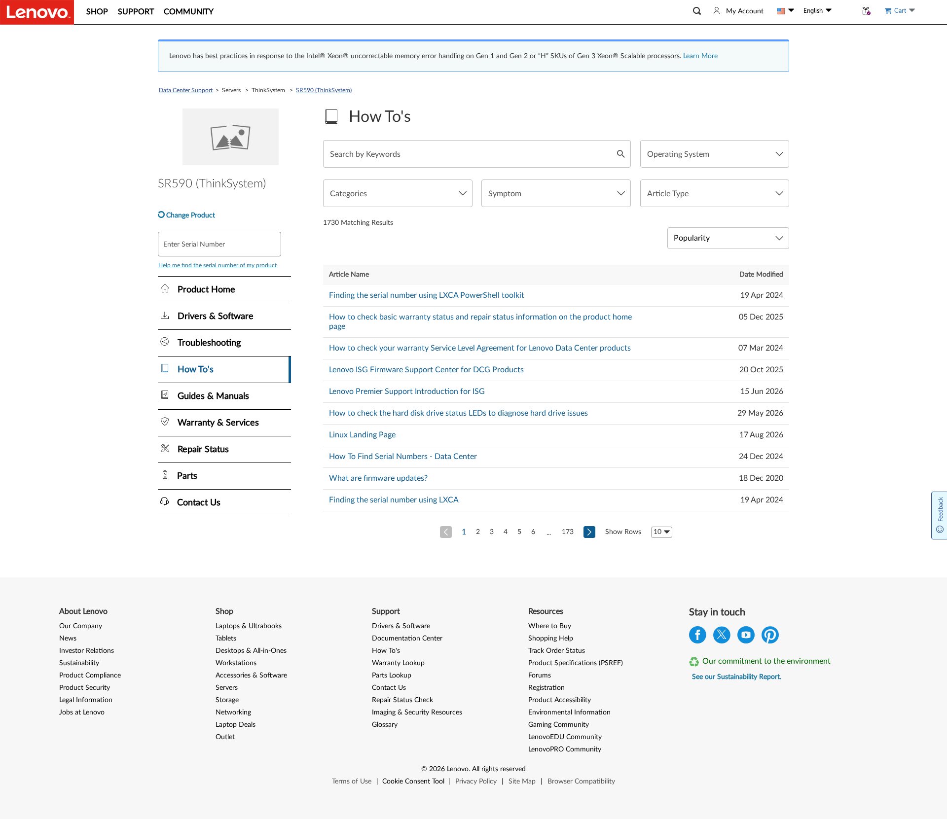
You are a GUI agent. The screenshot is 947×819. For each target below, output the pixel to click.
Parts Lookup (391, 675)
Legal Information (85, 700)
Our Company (80, 626)
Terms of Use (351, 781)
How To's (386, 650)
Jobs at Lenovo (82, 712)
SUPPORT (136, 12)
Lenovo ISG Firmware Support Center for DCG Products (426, 370)
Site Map (522, 781)
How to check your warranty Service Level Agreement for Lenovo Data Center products (480, 348)
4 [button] (506, 532)
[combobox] (714, 154)
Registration (546, 687)
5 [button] (519, 532)
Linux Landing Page (362, 435)
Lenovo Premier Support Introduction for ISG (407, 391)
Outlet (225, 737)
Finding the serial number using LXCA (394, 500)
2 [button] (478, 532)
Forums (539, 675)
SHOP (97, 12)
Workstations (236, 663)
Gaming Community (558, 724)
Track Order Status (556, 650)
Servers (227, 687)
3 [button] (492, 532)
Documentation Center (407, 638)
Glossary (385, 724)
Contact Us (389, 687)
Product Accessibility (559, 700)
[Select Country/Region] (785, 10)
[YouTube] (746, 637)
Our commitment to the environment (766, 661)
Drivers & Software (401, 626)
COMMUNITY (189, 12)
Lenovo (458, 769)
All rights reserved (499, 769)
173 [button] (568, 532)
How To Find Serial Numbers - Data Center (403, 457)
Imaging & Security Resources (417, 712)
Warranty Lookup (398, 663)
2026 (437, 769)
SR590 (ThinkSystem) (324, 90)
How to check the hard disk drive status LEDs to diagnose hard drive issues (458, 413)
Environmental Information (569, 712)
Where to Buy (549, 626)
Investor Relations (86, 650)
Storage (227, 700)
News (67, 638)
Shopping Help (550, 638)
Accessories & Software (251, 675)
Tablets (226, 638)
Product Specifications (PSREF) (575, 663)
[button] (697, 11)
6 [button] (533, 532)
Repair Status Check (402, 700)
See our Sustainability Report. (736, 677)
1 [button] (464, 532)
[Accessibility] (844, 11)
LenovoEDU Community (565, 737)
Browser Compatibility (581, 781)
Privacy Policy (476, 781)
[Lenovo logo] (37, 12)
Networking (233, 712)
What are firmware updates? (378, 478)
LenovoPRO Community (564, 749)
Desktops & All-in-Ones (251, 650)
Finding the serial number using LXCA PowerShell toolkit (426, 295)
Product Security (84, 687)
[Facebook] (697, 637)
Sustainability (79, 663)
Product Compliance (90, 675)
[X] (721, 637)
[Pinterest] (770, 637)
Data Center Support (186, 90)
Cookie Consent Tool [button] (413, 781)
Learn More (700, 56)
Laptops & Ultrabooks (249, 626)
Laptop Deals (235, 724)
